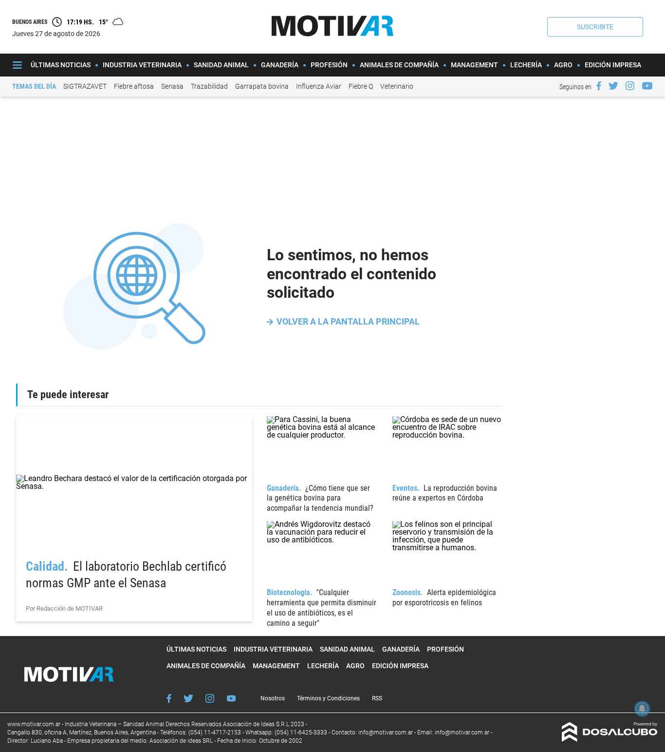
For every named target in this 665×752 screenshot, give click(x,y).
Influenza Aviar (318, 86)
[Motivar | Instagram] (630, 85)
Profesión (329, 65)
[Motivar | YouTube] (647, 86)
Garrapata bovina (262, 86)
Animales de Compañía (399, 65)
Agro (563, 65)
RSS (377, 698)
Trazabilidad (209, 86)
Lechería (526, 65)
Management (474, 65)
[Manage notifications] (642, 708)
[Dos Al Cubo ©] (610, 739)
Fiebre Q (361, 86)
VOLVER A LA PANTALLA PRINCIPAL (348, 321)
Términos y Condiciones (328, 698)
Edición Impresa (613, 65)
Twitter (188, 698)
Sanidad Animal (221, 65)
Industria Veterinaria (142, 65)
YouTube (231, 698)
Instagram (209, 698)
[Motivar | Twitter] (613, 86)
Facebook (168, 698)
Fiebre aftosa (134, 86)
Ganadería (279, 65)
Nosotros (272, 698)
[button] (595, 27)
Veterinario (396, 86)
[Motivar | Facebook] (598, 85)
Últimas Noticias (61, 65)
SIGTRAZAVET (85, 86)
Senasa (172, 86)
